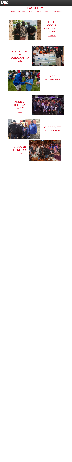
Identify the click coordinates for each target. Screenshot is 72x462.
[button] (25, 30)
